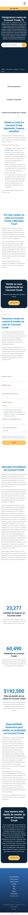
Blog (14, 889)
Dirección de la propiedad (11, 419)
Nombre (7, 376)
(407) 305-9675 (14, 302)
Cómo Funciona (14, 879)
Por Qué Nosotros (14, 877)
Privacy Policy (14, 906)
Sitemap (14, 909)
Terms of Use (14, 907)
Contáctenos (14, 893)
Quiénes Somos (14, 881)
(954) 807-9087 (9, 150)
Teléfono (7, 402)
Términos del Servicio (17, 437)
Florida (15, 69)
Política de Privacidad (6, 437)
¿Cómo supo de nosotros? (9, 427)
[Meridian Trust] (8, 3)
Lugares (14, 891)
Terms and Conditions (10, 416)
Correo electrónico (10, 393)
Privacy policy (21, 414)
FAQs (14, 886)
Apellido (7, 385)
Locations (9, 69)
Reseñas (14, 884)
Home (2, 69)
